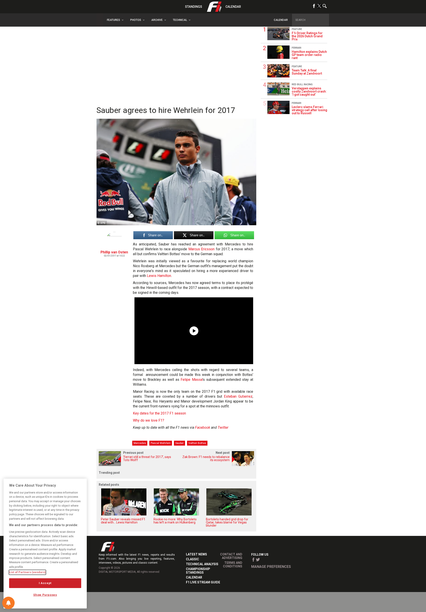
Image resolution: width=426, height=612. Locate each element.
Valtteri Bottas (197, 443)
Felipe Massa (191, 379)
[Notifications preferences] (8, 603)
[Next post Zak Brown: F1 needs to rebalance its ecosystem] (216, 465)
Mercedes (140, 443)
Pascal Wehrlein (161, 443)
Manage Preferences (271, 567)
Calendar (233, 6)
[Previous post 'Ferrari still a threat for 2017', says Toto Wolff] (136, 465)
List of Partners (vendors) (27, 572)
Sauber (179, 443)
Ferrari (296, 47)
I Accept (45, 583)
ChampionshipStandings (198, 570)
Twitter (223, 427)
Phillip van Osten (114, 252)
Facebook (202, 427)
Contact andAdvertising (231, 556)
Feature (297, 29)
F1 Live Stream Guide (203, 582)
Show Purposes (45, 594)
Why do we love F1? (148, 420)
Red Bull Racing (302, 84)
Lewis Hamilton (159, 276)
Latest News (196, 554)
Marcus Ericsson (201, 249)
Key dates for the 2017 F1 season (159, 413)
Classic (192, 559)
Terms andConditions (232, 564)
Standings (193, 6)
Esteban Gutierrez (238, 396)
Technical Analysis (202, 564)
